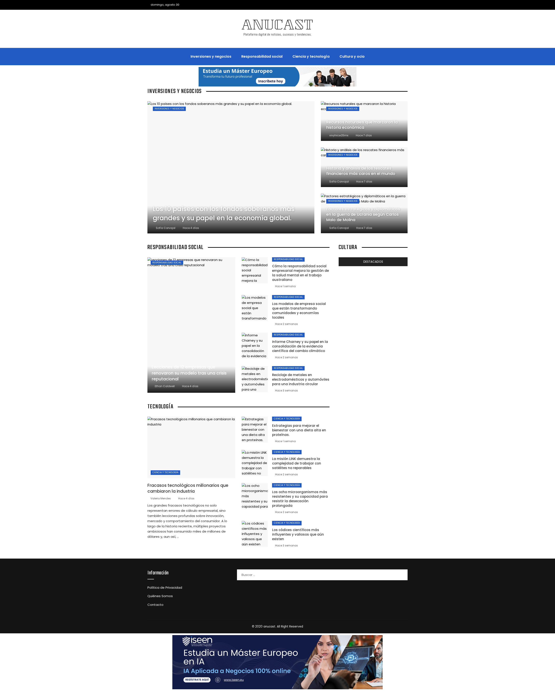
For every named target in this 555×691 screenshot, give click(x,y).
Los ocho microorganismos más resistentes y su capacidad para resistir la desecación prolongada (300, 499)
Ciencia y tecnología (165, 472)
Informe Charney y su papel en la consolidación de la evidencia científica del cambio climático (300, 346)
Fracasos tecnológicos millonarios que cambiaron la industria (187, 488)
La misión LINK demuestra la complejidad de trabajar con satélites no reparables (296, 463)
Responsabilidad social (166, 262)
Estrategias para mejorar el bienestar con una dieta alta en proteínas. (299, 430)
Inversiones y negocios (169, 108)
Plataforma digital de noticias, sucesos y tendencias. (277, 34)
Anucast (277, 26)
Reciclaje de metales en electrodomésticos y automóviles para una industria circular (300, 379)
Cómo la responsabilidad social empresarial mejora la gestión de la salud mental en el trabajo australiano (300, 273)
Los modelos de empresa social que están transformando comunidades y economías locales (299, 310)
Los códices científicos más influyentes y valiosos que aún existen (298, 534)
